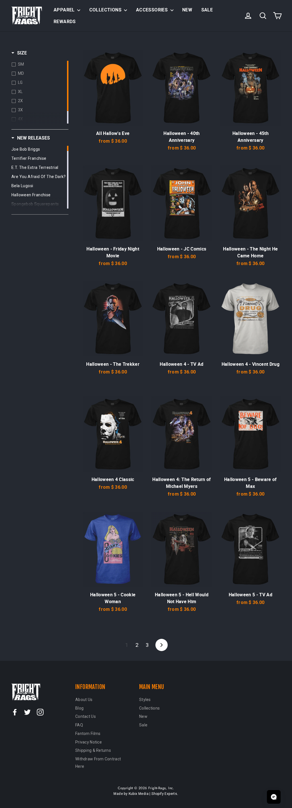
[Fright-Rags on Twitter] (27, 712)
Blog (79, 708)
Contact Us (85, 716)
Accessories (152, 10)
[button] (19, 53)
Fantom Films (87, 733)
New (187, 10)
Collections (106, 10)
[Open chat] (274, 797)
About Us (83, 699)
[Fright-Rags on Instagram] (40, 712)
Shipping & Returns (93, 750)
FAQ (79, 725)
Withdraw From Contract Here (98, 763)
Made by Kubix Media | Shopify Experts (145, 794)
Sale (207, 10)
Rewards (65, 21)
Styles (145, 699)
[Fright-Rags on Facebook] (14, 712)
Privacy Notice (88, 742)
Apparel (65, 10)
